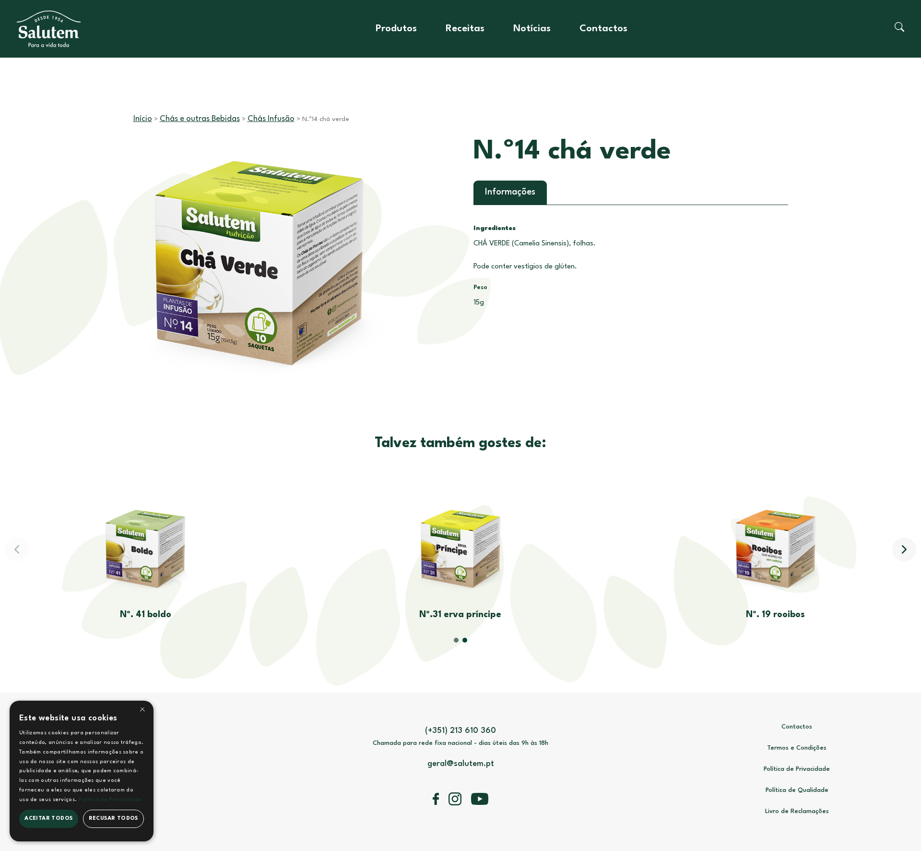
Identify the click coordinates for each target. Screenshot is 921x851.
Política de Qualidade (797, 790)
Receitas (465, 29)
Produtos (396, 29)
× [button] (142, 711)
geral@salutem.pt (460, 764)
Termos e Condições (797, 748)
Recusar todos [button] (113, 818)
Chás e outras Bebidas (200, 119)
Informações (510, 192)
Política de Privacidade (797, 769)
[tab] (510, 193)
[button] (904, 549)
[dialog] (82, 771)
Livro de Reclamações (797, 811)
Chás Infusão (271, 119)
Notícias (532, 29)
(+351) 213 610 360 (460, 731)
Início (142, 119)
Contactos (603, 29)
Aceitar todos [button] (48, 818)
